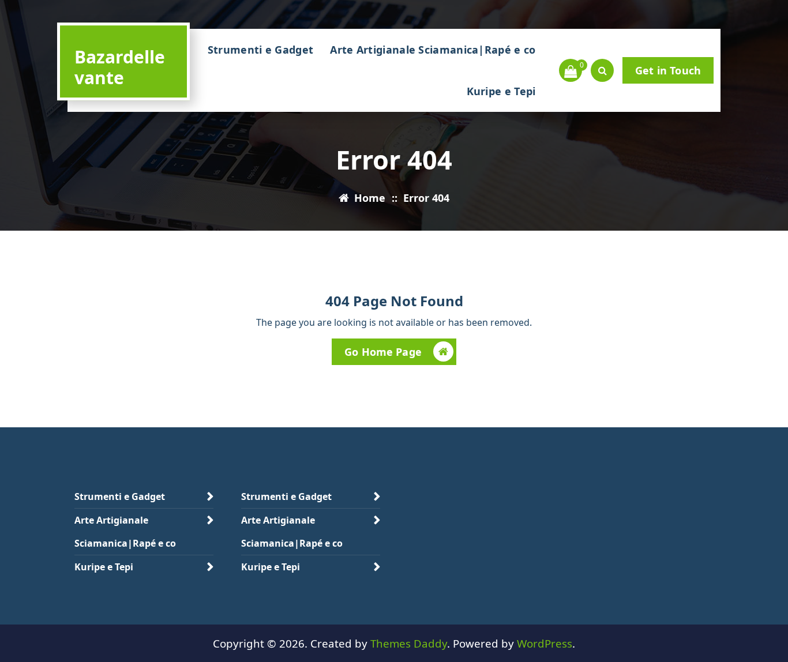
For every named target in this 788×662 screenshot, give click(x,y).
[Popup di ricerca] (602, 70)
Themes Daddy (408, 643)
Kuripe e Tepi (501, 91)
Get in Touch (668, 70)
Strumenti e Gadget (260, 50)
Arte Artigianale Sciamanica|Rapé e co (432, 50)
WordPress (544, 643)
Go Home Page (383, 352)
